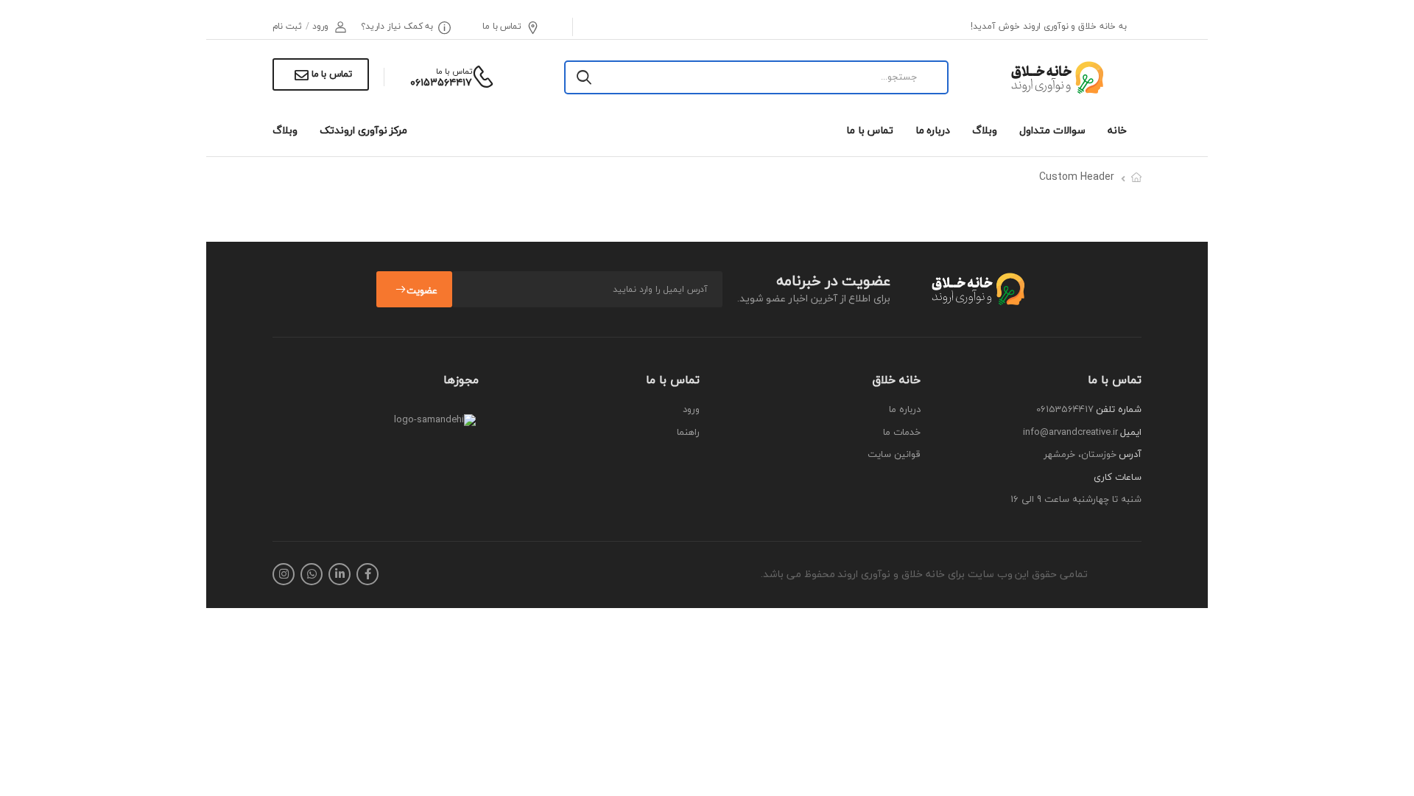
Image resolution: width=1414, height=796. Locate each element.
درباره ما (933, 130)
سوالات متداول (1052, 130)
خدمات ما (902, 433)
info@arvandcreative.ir (1070, 432)
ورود (691, 410)
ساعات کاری (1118, 477)
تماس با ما (501, 26)
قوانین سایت (894, 455)
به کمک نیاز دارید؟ (397, 26)
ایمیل (1131, 433)
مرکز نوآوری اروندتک (363, 130)
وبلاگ (984, 130)
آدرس (1130, 455)
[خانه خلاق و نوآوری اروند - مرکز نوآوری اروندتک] (1055, 77)
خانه (1117, 130)
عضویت (422, 290)
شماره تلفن (1119, 410)
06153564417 (1065, 409)
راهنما (688, 433)
